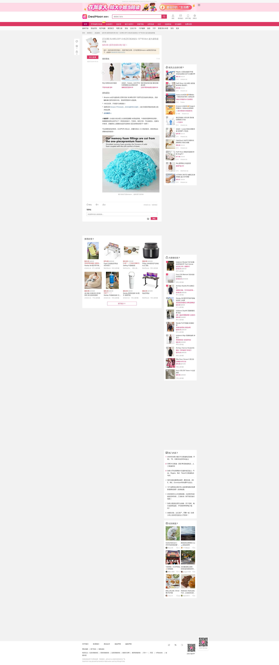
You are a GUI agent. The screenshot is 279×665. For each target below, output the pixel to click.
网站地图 (85, 649)
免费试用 (188, 24)
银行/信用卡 (129, 24)
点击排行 (109, 24)
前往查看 (92, 57)
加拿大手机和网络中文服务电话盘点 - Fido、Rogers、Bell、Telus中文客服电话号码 (180, 473)
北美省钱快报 (93, 653)
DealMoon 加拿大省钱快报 (95, 16)
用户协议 (93, 649)
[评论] (77, 41)
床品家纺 (97, 33)
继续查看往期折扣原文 (118, 52)
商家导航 (140, 24)
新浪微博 (169, 645)
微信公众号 (175, 645)
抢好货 (118, 24)
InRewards (159, 653)
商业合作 (107, 644)
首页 (85, 24)
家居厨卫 (89, 33)
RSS (182, 645)
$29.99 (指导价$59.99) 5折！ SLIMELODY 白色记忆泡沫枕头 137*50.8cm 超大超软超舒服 (128, 33)
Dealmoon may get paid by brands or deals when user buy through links (103, 661)
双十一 (145, 653)
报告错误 (154, 205)
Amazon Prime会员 (116, 107)
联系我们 (96, 644)
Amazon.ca (147, 205)
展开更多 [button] (121, 303)
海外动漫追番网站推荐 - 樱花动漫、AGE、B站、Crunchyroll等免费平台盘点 (180, 481)
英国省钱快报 (104, 653)
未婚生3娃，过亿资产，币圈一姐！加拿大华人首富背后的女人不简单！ (180, 514)
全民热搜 (150, 24)
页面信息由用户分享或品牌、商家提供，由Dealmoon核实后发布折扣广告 (103, 659)
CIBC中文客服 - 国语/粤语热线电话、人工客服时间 (180, 465)
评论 (154, 218)
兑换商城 (168, 24)
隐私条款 (101, 649)
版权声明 (128, 644)
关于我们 (85, 644)
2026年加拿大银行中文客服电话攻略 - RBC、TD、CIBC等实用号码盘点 (181, 458)
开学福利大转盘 (96, 24)
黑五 (151, 653)
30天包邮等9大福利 (131, 107)
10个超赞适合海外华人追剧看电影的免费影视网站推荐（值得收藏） (181, 488)
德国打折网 (125, 653)
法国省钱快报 (115, 653)
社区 (159, 24)
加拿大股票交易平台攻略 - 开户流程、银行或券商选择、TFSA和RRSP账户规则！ (181, 505)
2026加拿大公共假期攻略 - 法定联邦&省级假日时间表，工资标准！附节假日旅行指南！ (181, 496)
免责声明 (118, 644)
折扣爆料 (178, 24)
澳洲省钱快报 (136, 653)
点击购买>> (108, 113)
